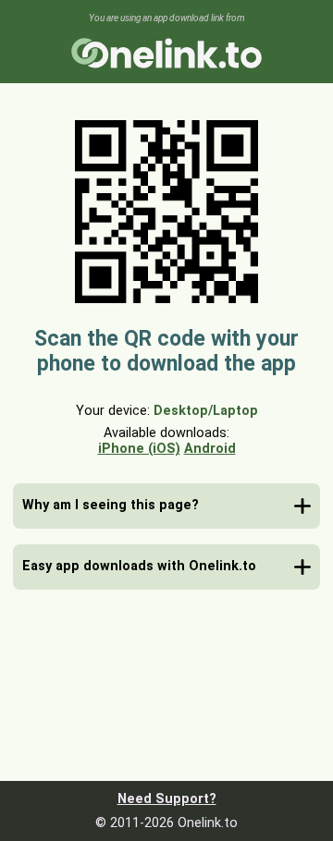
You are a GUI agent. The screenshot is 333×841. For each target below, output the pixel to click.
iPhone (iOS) (139, 449)
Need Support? (166, 799)
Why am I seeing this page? (110, 505)
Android (210, 449)
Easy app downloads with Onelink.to (139, 566)
